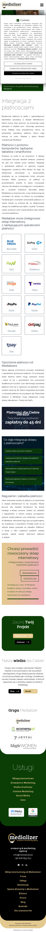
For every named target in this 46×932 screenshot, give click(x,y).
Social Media (23, 795)
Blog (12, 691)
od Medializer (23, 871)
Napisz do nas (20, 636)
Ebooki (28, 691)
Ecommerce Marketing (23, 782)
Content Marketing (23, 791)
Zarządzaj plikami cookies (23, 930)
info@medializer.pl (29, 573)
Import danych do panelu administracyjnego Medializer (21, 87)
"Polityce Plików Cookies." (27, 59)
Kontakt (23, 906)
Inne (23, 799)
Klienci (23, 893)
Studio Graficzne (23, 786)
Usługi (23, 880)
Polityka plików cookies (30, 925)
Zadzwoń (21, 642)
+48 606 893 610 (30, 578)
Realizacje (23, 884)
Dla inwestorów (23, 910)
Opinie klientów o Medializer (23, 888)
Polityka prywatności (15, 925)
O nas (23, 876)
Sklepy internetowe (23, 778)
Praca (23, 897)
